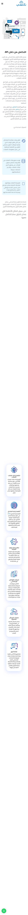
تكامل (17, 109)
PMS (9, 514)
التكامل (14, 107)
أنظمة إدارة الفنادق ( (15, 514)
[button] (2, 3)
